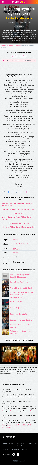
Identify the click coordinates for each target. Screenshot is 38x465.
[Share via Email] (16, 192)
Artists (11, 443)
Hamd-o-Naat (28, 411)
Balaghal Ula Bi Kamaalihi (16, 425)
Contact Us (24, 450)
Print (15, 56)
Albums (5, 443)
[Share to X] (12, 192)
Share (24, 56)
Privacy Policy (15, 450)
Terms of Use (6, 450)
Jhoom (4, 411)
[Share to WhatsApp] (20, 192)
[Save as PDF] (27, 192)
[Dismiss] (34, 60)
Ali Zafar (16, 240)
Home (3, 45)
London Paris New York (19, 17)
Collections (29, 443)
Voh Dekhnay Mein (13, 411)
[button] (2, 2)
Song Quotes (23, 444)
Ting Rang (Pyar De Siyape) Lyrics (19, 53)
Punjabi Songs (17, 444)
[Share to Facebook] (8, 192)
